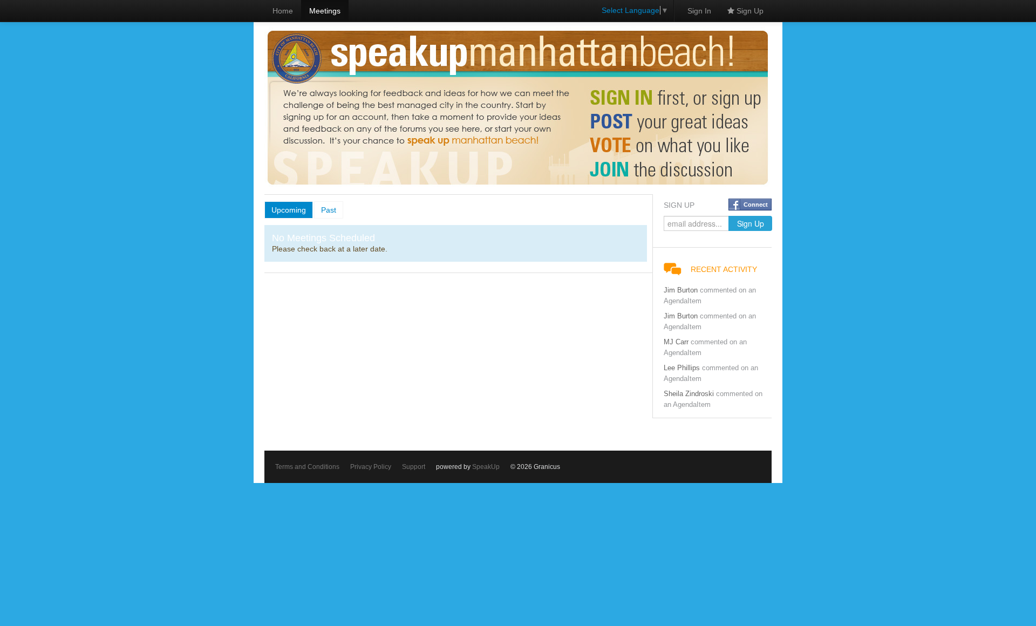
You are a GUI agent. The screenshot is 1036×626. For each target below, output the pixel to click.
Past (328, 210)
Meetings (324, 10)
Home (282, 10)
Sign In (699, 10)
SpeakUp (486, 467)
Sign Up (749, 10)
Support (413, 467)
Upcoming (288, 210)
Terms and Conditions (307, 467)
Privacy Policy (370, 467)
